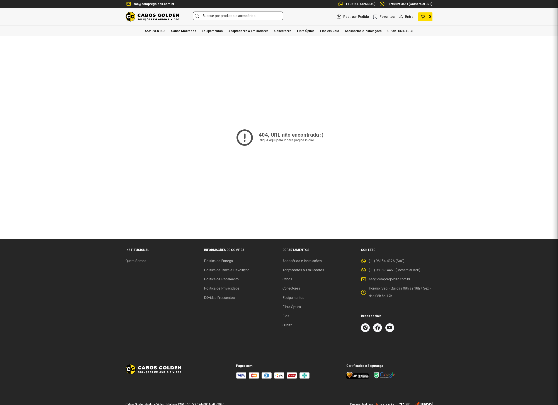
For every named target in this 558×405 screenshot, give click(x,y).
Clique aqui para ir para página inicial (286, 140)
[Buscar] (196, 16)
